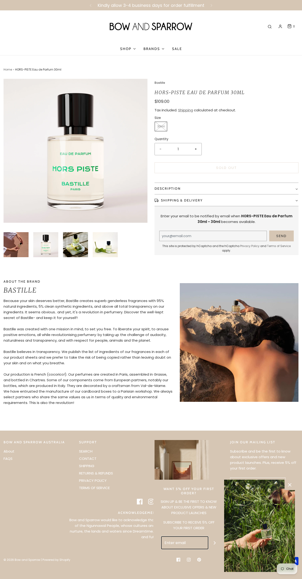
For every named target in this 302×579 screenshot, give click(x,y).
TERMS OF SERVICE (94, 487)
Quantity (161, 139)
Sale (177, 49)
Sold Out (226, 167)
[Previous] (90, 5)
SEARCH (85, 451)
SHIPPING (86, 465)
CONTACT (87, 458)
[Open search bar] (269, 26)
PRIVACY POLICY (93, 480)
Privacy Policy (250, 246)
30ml (161, 126)
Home (8, 69)
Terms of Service (279, 246)
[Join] (214, 542)
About (9, 451)
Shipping (185, 110)
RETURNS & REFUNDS (96, 473)
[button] (16, 244)
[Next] (211, 5)
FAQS (8, 458)
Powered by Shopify (56, 560)
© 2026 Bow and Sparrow (22, 560)
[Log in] (280, 26)
